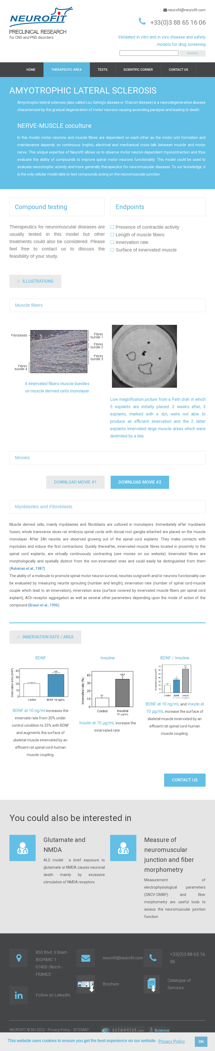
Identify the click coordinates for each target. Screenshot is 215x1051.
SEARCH (192, 53)
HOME (30, 70)
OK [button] (201, 1041)
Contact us (178, 70)
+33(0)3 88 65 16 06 (178, 22)
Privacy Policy (59, 1030)
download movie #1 (75, 482)
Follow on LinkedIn (53, 995)
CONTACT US (185, 780)
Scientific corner (138, 70)
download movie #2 (140, 482)
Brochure (111, 984)
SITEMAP (81, 1030)
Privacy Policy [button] (171, 1041)
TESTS (103, 70)
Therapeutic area (66, 70)
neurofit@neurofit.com (186, 10)
